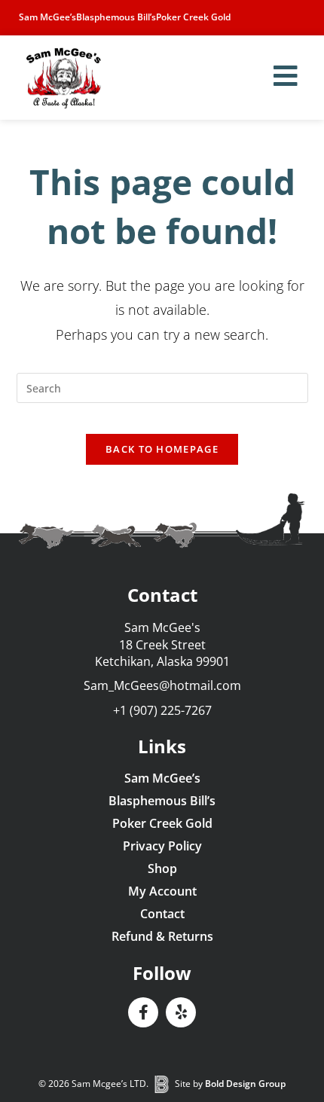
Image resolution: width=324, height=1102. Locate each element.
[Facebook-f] (143, 1012)
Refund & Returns (162, 936)
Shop (162, 868)
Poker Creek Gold (193, 17)
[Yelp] (181, 1012)
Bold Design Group (245, 1083)
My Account (162, 891)
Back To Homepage (162, 449)
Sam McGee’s (47, 17)
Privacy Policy (162, 845)
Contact (162, 913)
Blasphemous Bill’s (116, 17)
